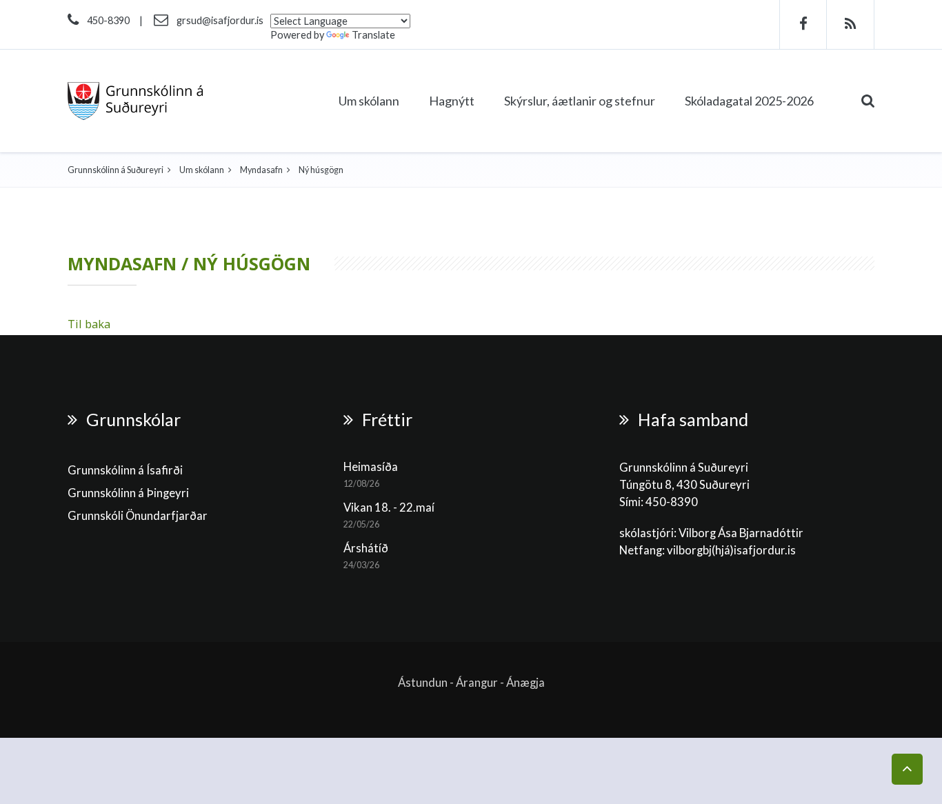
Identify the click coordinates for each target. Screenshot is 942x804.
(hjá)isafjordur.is (754, 550)
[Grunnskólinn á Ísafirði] (135, 101)
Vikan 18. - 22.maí (388, 507)
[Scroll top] (907, 769)
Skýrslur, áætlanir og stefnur (579, 100)
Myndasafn (261, 170)
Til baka (89, 324)
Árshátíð (365, 548)
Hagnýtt (451, 100)
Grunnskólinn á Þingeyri (128, 493)
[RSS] (850, 24)
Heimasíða (370, 467)
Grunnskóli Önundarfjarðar (138, 516)
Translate (373, 35)
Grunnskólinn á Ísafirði (125, 470)
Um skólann (369, 100)
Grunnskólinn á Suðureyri (115, 170)
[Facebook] (803, 24)
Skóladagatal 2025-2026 (749, 100)
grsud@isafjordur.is (220, 20)
